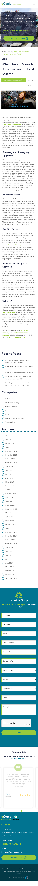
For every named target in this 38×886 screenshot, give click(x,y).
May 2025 (9, 474)
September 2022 (11, 509)
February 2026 (10, 443)
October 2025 (10, 459)
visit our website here (16, 337)
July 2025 (8, 470)
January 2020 (9, 528)
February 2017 (10, 575)
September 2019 (11, 544)
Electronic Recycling (12, 403)
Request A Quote (17, 857)
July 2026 (8, 436)
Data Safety (9, 399)
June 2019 (9, 555)
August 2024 (10, 497)
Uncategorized (10, 422)
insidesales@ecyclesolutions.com (12, 852)
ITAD (7, 410)
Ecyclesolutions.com (10, 871)
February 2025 (10, 486)
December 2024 (11, 494)
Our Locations (8, 836)
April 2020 (9, 517)
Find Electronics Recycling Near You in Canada (19, 833)
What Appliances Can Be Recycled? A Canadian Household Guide (18, 378)
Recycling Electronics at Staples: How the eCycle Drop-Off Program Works (18, 384)
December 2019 (11, 532)
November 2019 (11, 536)
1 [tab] (17, 811)
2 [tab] (19, 811)
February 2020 (10, 524)
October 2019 (10, 540)
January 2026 (9, 447)
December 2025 (11, 451)
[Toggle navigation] (33, 4)
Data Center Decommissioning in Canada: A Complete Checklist (19, 367)
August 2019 (10, 548)
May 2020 (9, 513)
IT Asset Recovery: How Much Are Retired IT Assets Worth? (17, 361)
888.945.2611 (11, 844)
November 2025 (11, 455)
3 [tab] (21, 811)
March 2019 (9, 567)
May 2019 (9, 559)
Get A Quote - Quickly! (17, 38)
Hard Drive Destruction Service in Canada (19, 373)
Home (3, 52)
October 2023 (10, 505)
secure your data (8, 312)
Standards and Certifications (14, 418)
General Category (11, 407)
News (10, 52)
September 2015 (11, 578)
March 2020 (9, 521)
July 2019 (8, 551)
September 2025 (11, 463)
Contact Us (7, 829)
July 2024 (8, 501)
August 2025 (10, 467)
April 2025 (9, 478)
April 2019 (9, 563)
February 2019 (10, 571)
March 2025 (9, 482)
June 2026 (9, 440)
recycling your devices (12, 124)
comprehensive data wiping (12, 245)
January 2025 (9, 490)
